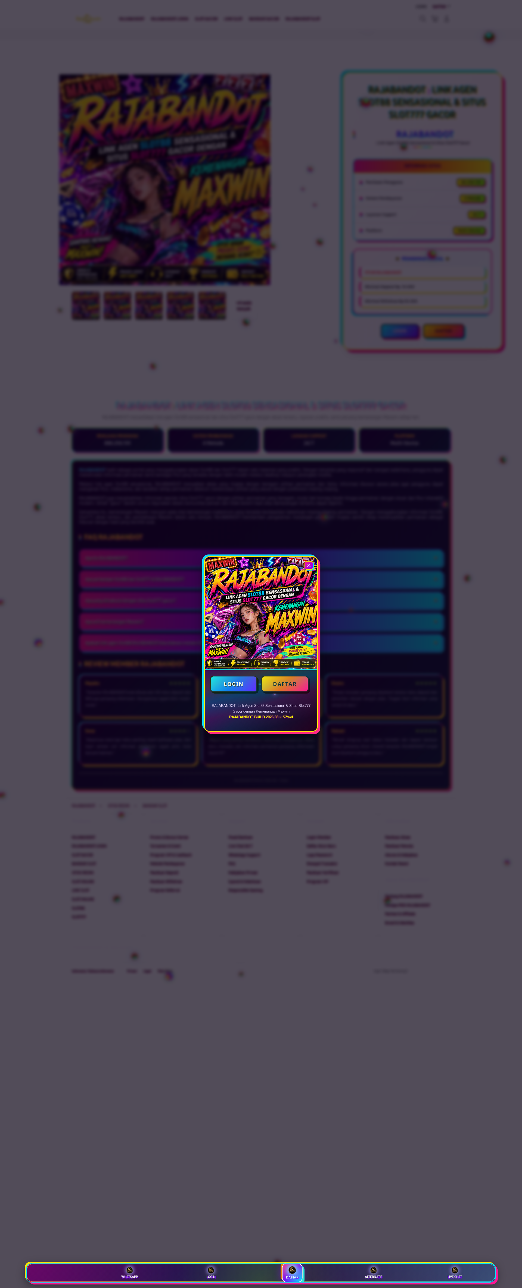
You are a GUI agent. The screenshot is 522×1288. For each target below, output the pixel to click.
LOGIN (234, 684)
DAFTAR (285, 684)
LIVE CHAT (455, 1277)
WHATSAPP (129, 1277)
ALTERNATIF (373, 1277)
